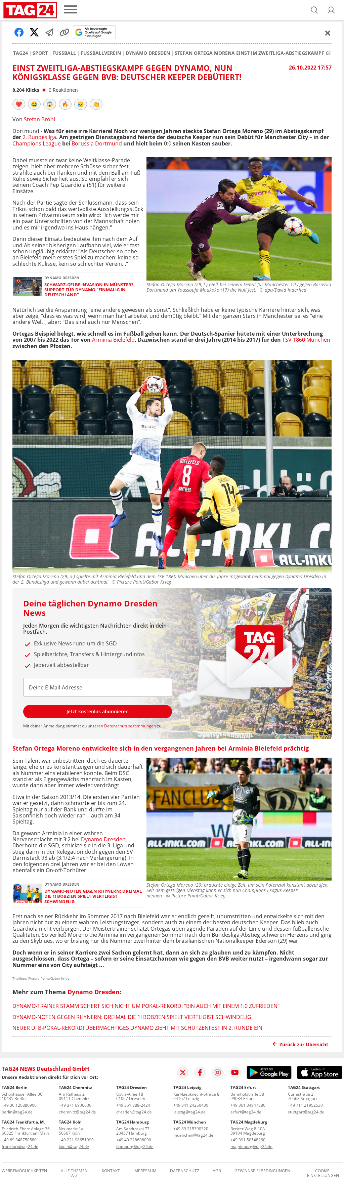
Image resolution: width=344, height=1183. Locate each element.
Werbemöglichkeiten (24, 1171)
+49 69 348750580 (19, 1140)
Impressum (145, 1171)
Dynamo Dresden (148, 53)
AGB (217, 1171)
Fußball (64, 53)
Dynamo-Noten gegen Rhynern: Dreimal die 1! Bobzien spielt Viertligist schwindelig (93, 896)
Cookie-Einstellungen (323, 1173)
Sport (40, 53)
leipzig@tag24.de (189, 1112)
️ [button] (18, 104)
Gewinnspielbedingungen (262, 1171)
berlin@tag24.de (17, 1112)
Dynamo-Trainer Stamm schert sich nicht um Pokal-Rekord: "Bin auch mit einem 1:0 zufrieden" (146, 1006)
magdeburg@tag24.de (251, 1146)
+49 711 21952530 (305, 1105)
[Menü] (70, 10)
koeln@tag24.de (74, 1146)
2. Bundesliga (39, 137)
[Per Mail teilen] (49, 32)
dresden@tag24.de (134, 1112)
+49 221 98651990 (76, 1140)
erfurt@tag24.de (245, 1112)
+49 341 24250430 (190, 1105)
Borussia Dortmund (97, 143)
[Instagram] (218, 1072)
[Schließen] (328, 33)
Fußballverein (101, 53)
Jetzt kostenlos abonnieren (98, 711)
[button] (331, 10)
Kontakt (111, 1171)
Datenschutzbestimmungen (130, 726)
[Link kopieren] (64, 32)
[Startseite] (30, 10)
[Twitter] (183, 1072)
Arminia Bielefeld (113, 339)
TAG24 (20, 53)
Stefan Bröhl (39, 119)
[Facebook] (200, 1072)
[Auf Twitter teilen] (34, 32)
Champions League (36, 143)
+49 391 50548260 (247, 1140)
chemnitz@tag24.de (77, 1112)
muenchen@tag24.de (193, 1135)
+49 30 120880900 (19, 1105)
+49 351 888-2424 (133, 1105)
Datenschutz (184, 1171)
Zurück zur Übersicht (304, 1044)
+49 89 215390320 (190, 1129)
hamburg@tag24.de (135, 1146)
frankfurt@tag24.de (20, 1146)
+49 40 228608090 (133, 1140)
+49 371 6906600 (75, 1105)
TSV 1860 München (306, 339)
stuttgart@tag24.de (306, 1112)
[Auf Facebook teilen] (19, 32)
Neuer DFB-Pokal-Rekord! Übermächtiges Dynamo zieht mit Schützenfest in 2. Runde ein (137, 1027)
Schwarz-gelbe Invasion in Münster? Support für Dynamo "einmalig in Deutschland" (88, 290)
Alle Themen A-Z (74, 1173)
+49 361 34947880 (247, 1105)
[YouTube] (235, 1072)
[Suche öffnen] (314, 10)
